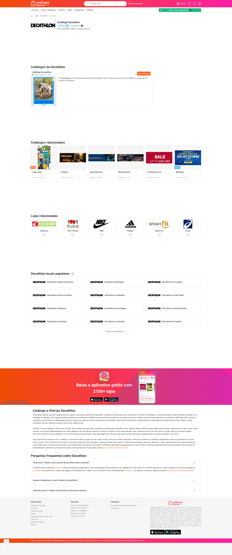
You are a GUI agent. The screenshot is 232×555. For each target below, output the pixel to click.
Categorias (79, 10)
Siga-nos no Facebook (79, 508)
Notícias (34, 525)
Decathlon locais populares (50, 273)
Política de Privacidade (122, 540)
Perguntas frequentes (38, 505)
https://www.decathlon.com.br (116, 448)
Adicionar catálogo (37, 522)
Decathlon (43, 16)
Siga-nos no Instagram (79, 511)
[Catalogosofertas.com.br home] (40, 4)
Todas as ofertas (37, 511)
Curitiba (190, 470)
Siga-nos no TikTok (78, 516)
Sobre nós (34, 519)
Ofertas (61, 10)
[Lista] (199, 4)
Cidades (89, 10)
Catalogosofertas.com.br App (41, 516)
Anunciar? (34, 508)
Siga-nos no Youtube (78, 513)
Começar (35, 10)
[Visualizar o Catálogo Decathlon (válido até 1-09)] (44, 91)
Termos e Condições (106, 540)
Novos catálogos (48, 10)
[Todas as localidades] (72, 274)
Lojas (69, 10)
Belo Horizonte (173, 470)
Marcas (33, 514)
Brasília (182, 470)
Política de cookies (138, 540)
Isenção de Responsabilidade (87, 540)
